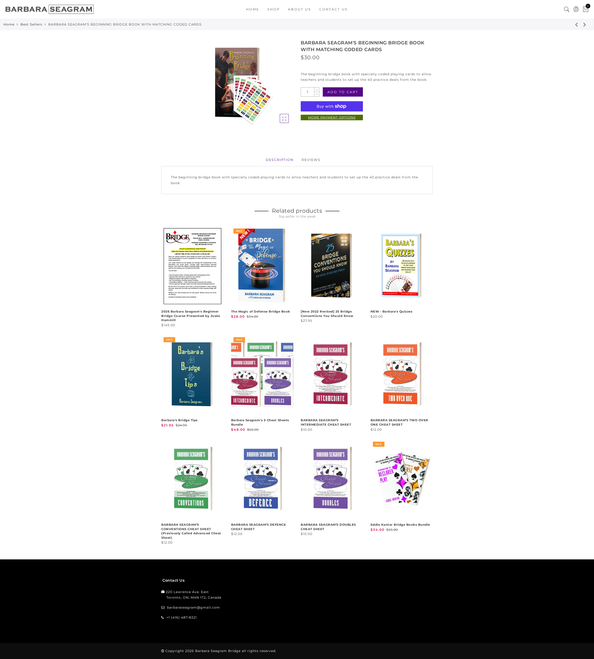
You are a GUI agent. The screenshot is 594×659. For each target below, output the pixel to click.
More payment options (332, 117)
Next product (585, 24)
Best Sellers (31, 24)
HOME (252, 9)
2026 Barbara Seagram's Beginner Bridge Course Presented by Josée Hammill (190, 316)
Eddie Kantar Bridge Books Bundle (400, 524)
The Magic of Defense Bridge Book (260, 311)
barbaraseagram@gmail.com (193, 607)
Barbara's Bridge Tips (179, 420)
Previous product (573, 24)
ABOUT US (299, 9)
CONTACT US (333, 9)
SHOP (273, 9)
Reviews (311, 160)
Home (8, 24)
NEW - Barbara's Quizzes (392, 311)
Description (280, 160)
